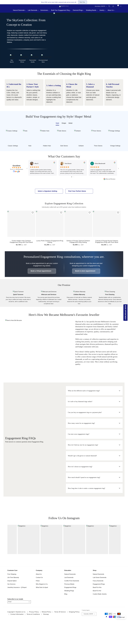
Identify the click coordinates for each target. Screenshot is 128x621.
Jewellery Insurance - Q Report (16, 587)
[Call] (6, 6)
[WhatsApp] (119, 601)
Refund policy (46, 612)
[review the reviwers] (54, 162)
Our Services (11, 584)
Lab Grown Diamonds (99, 577)
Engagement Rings (70, 587)
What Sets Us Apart (42, 587)
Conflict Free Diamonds (71, 581)
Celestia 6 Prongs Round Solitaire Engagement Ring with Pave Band (106, 241)
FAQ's (38, 581)
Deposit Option (12, 581)
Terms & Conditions (33, 614)
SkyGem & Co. (21, 612)
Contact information (17, 614)
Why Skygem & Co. (42, 584)
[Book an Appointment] (19, 6)
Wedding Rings (69, 590)
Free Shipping (11, 574)
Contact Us (39, 577)
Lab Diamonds (68, 577)
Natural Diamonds (70, 574)
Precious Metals (69, 584)
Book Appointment (125, 312)
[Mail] (11, 6)
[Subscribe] (29, 601)
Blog (65, 594)
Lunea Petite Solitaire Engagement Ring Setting (49, 241)
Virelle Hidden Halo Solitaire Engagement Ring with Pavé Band (21, 241)
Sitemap (46, 614)
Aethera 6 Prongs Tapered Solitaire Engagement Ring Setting (78, 241)
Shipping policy (74, 612)
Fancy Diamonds (98, 581)
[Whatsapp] (15, 6)
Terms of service (60, 612)
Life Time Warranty (13, 577)
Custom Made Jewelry (100, 594)
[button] (109, 6)
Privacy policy (34, 612)
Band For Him (97, 587)
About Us (39, 574)
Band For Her (97, 590)
